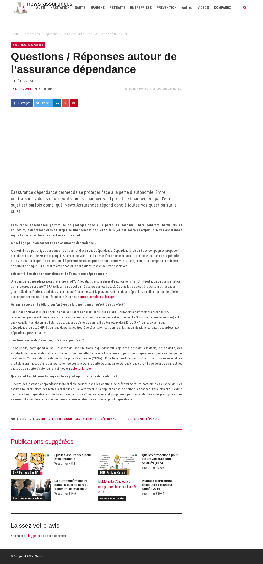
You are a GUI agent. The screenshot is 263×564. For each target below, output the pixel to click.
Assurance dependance (28, 45)
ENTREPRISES (141, 8)
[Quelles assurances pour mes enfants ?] (31, 464)
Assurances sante (112, 498)
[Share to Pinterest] (74, 103)
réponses (152, 419)
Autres (187, 8)
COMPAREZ (222, 8)
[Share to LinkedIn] (57, 103)
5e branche (37, 419)
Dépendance (109, 419)
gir (123, 419)
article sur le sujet (80, 368)
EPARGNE (97, 8)
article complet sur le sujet (97, 297)
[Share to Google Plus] (65, 103)
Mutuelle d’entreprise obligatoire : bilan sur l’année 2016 (157, 485)
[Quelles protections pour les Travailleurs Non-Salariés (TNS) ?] (118, 464)
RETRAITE (117, 8)
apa (77, 419)
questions (136, 419)
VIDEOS (203, 8)
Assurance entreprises (28, 498)
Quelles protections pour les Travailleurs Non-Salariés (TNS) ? (160, 459)
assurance (90, 419)
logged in (34, 536)
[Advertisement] (96, 150)
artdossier (32, 34)
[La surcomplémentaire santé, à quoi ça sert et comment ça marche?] (31, 490)
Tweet (45, 103)
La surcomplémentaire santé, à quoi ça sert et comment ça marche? (71, 485)
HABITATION (60, 8)
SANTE (80, 8)
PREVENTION (167, 8)
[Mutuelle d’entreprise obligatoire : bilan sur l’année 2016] (118, 490)
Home (15, 34)
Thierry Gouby (21, 88)
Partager (24, 103)
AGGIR (68, 419)
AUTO (40, 8)
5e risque (55, 419)
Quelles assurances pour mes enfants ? (72, 457)
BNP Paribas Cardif (25, 472)
